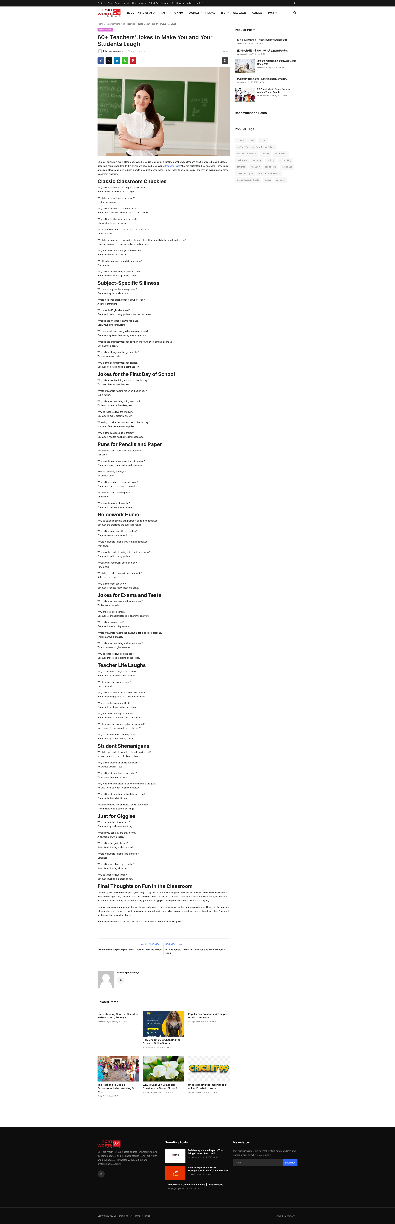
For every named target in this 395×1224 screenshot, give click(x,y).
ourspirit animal (150, 1092)
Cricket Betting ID (245, 173)
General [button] (257, 12)
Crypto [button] (178, 12)
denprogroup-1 (174, 1188)
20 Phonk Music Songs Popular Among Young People (273, 90)
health (263, 140)
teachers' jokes (172, 166)
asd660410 (262, 67)
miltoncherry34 (104, 1021)
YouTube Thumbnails (246, 153)
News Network (139, 3)
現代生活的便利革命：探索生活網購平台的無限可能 (262, 40)
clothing (270, 160)
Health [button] (164, 12)
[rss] (101, 1174)
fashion (240, 140)
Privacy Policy (114, 3)
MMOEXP (255, 166)
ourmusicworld (263, 95)
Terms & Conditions (284, 1215)
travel (251, 140)
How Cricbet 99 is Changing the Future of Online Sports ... (161, 1041)
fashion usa (287, 166)
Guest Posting (177, 3)
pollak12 (191, 1174)
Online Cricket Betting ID (248, 179)
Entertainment (113, 23)
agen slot (280, 179)
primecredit (242, 54)
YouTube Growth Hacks (269, 173)
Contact (101, 3)
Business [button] (194, 12)
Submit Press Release (158, 3)
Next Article (171, 944)
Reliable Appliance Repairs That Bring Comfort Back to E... (206, 1152)
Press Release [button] (145, 12)
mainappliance (194, 1157)
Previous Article (153, 944)
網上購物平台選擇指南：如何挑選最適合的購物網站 (262, 78)
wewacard (241, 43)
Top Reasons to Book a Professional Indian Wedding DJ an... (116, 1088)
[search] (294, 13)
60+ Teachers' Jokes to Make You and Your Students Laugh (195, 951)
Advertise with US (195, 3)
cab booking (270, 166)
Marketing (256, 160)
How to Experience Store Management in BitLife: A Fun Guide (208, 1169)
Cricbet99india (194, 1092)
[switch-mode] (295, 3)
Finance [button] (210, 12)
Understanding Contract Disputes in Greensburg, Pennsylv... (118, 1015)
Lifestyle (265, 153)
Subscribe (290, 1162)
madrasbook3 (149, 1047)
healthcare (242, 160)
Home (130, 12)
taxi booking (285, 160)
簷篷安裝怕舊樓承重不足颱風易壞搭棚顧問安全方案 (276, 62)
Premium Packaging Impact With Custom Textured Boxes (130, 949)
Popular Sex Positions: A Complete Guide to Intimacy (208, 1015)
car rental (241, 166)
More (271, 12)
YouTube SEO (281, 153)
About (126, 3)
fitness (268, 179)
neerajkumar (194, 1021)
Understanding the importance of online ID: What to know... (207, 1086)
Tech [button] (224, 12)
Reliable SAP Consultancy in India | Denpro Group (195, 1184)
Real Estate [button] (239, 12)
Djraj (100, 1095)
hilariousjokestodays (128, 972)
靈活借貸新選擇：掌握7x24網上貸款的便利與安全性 (262, 50)
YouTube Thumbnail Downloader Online (255, 147)
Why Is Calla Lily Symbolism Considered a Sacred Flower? (160, 1086)
